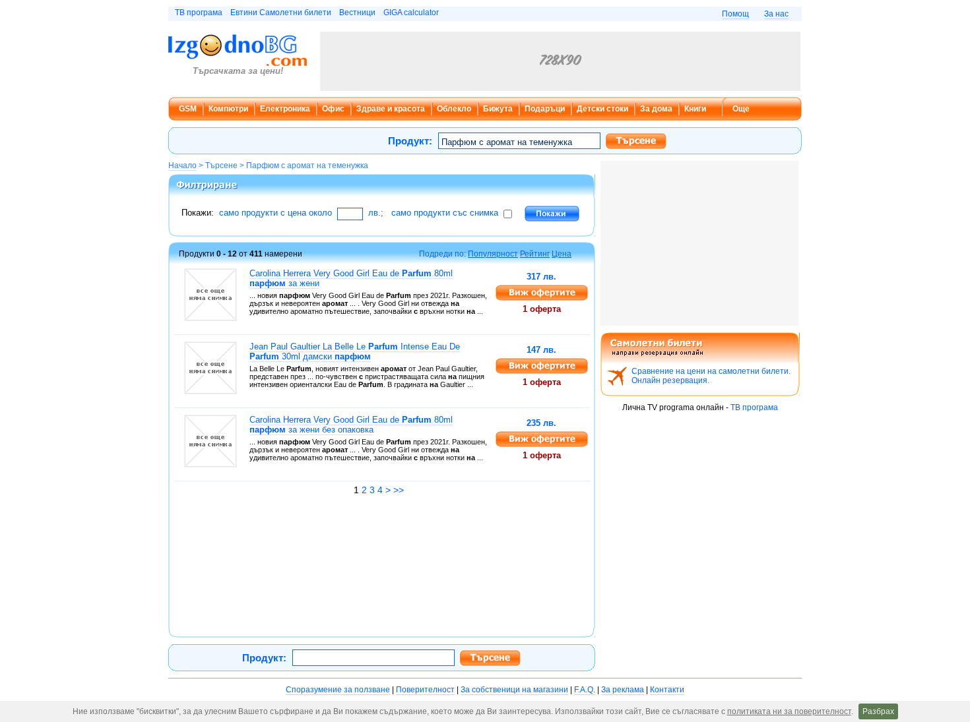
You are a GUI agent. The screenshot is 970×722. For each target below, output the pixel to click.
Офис (333, 108)
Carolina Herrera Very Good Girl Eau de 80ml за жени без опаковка (351, 425)
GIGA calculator (411, 12)
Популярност (493, 253)
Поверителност (425, 689)
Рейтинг (535, 253)
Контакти (667, 689)
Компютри (228, 108)
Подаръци (545, 108)
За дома (656, 108)
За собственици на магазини (514, 689)
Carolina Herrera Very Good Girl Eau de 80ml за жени (351, 278)
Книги (695, 108)
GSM (188, 108)
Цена (561, 253)
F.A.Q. (584, 689)
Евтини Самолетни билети (280, 12)
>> (398, 490)
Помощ (735, 13)
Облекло (454, 108)
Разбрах (878, 711)
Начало (182, 165)
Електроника (285, 108)
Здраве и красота (390, 108)
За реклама (622, 689)
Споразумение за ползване (338, 689)
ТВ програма (198, 12)
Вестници (357, 12)
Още (741, 108)
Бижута (498, 108)
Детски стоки (602, 108)
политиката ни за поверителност (789, 711)
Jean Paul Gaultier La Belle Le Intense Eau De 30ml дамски (354, 351)
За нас (776, 13)
